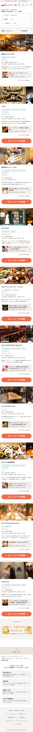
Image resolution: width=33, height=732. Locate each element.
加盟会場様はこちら (13, 717)
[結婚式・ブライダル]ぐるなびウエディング (11, 656)
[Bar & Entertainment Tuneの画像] (16, 512)
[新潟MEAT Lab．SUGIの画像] (16, 156)
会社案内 (10, 710)
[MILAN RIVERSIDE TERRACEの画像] (16, 334)
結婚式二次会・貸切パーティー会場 (10, 658)
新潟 (22, 658)
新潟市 (26, 658)
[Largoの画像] (16, 95)
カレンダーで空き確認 (17, 141)
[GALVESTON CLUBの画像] (16, 395)
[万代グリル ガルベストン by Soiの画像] (16, 275)
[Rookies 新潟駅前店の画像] (16, 451)
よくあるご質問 (16, 724)
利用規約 (16, 710)
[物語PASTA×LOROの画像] (16, 42)
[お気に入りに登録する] (29, 51)
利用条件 (22, 710)
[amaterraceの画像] (16, 570)
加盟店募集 (22, 717)
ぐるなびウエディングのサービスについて (16, 720)
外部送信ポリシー (22, 714)
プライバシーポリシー (11, 714)
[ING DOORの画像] (16, 216)
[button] (16, 674)
